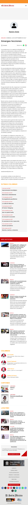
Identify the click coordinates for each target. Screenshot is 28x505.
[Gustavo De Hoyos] (3, 376)
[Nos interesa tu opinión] (14, 463)
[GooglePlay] (15, 491)
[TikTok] (14, 488)
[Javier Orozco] (3, 369)
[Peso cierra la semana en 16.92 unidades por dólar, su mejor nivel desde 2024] (5, 269)
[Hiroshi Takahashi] (3, 362)
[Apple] (13, 491)
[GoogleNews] (25, 488)
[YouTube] (8, 488)
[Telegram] (17, 488)
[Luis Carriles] (3, 356)
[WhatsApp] (23, 488)
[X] (5, 488)
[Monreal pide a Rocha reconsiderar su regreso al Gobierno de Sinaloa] (5, 421)
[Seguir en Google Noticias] (26, 45)
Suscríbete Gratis (14, 454)
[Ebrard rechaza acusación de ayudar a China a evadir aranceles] (5, 302)
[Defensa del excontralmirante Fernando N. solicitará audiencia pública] (5, 286)
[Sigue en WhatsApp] (24, 45)
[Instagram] (11, 488)
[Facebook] (2, 488)
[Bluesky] (20, 488)
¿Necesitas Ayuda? (14, 484)
